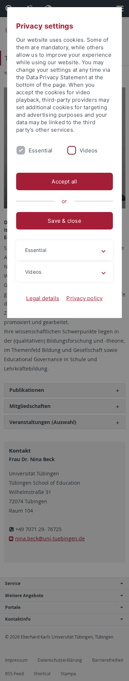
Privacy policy (84, 298)
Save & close (64, 220)
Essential (40, 150)
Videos (88, 150)
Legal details (42, 298)
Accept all (64, 181)
